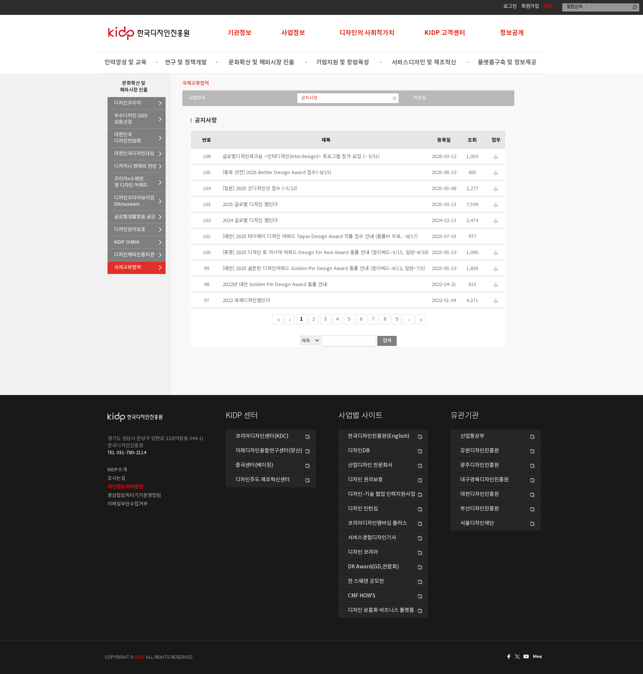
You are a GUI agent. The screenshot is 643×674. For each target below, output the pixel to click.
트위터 (518, 656)
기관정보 (240, 33)
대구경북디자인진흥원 (484, 480)
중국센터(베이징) (254, 465)
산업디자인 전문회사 (370, 465)
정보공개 (512, 33)
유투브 (528, 656)
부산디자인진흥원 (479, 509)
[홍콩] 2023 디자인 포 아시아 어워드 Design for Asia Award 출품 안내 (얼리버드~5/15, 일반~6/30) (325, 252)
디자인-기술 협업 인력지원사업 (381, 494)
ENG (548, 6)
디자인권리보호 (129, 229)
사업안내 (197, 98)
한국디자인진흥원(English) (378, 436)
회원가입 (530, 6)
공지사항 (309, 98)
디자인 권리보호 (365, 480)
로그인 (510, 6)
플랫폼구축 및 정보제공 (507, 62)
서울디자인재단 (477, 523)
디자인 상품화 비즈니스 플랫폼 (381, 610)
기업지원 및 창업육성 (342, 62)
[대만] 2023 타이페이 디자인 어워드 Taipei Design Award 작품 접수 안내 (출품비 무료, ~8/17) (320, 236)
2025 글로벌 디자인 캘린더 (250, 204)
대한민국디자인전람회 (127, 138)
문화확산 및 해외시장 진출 (261, 62)
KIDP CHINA (127, 242)
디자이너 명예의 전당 (135, 166)
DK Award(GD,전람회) (373, 567)
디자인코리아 (127, 103)
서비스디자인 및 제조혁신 (424, 62)
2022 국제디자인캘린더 (246, 300)
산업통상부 (472, 436)
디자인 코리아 (363, 552)
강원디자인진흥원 (479, 451)
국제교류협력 (127, 267)
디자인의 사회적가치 (366, 33)
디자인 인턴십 (363, 509)
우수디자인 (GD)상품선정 (130, 119)
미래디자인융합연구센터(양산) (269, 451)
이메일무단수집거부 (128, 504)
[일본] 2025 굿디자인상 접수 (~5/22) (260, 188)
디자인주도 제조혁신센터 (263, 480)
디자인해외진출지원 (134, 255)
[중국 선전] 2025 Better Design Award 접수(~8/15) (277, 172)
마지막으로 (420, 319)
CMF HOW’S (361, 596)
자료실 (419, 98)
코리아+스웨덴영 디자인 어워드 (131, 182)
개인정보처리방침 (125, 487)
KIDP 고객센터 (444, 33)
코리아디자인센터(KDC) (262, 436)
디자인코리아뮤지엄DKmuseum (134, 201)
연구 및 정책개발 (186, 62)
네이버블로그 (539, 656)
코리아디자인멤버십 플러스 (377, 523)
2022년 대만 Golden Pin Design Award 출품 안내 (275, 284)
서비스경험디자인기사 (372, 538)
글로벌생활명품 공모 (135, 217)
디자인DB (359, 451)
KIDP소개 (117, 470)
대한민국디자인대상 (134, 154)
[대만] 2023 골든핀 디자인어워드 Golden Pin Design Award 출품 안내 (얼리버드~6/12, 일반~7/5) (324, 268)
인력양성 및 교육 (126, 62)
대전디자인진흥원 (479, 494)
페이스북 (507, 656)
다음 (408, 319)
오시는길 (116, 478)
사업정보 (293, 33)
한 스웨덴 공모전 (366, 581)
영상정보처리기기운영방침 (134, 495)
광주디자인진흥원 (479, 465)
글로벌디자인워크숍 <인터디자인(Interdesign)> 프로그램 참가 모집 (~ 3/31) (301, 156)
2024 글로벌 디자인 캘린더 (250, 220)
